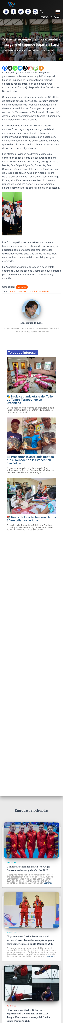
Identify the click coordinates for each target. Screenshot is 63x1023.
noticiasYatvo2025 (39, 291)
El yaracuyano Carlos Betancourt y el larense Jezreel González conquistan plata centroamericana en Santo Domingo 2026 (30, 940)
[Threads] (25, 68)
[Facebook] (13, 12)
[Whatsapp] (15, 68)
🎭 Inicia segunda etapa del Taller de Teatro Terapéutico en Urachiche (30, 399)
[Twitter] (21, 12)
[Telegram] (28, 12)
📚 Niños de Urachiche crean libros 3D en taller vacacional (31, 519)
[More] (41, 68)
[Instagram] (35, 12)
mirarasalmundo (18, 291)
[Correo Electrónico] (6, 12)
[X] (9, 68)
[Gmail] (30, 68)
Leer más (48, 883)
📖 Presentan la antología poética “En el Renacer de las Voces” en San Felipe (30, 460)
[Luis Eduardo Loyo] (31, 317)
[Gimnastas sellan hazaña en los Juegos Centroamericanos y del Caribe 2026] (31, 856)
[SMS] (35, 68)
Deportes (22, 287)
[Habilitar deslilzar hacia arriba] (57, 1017)
